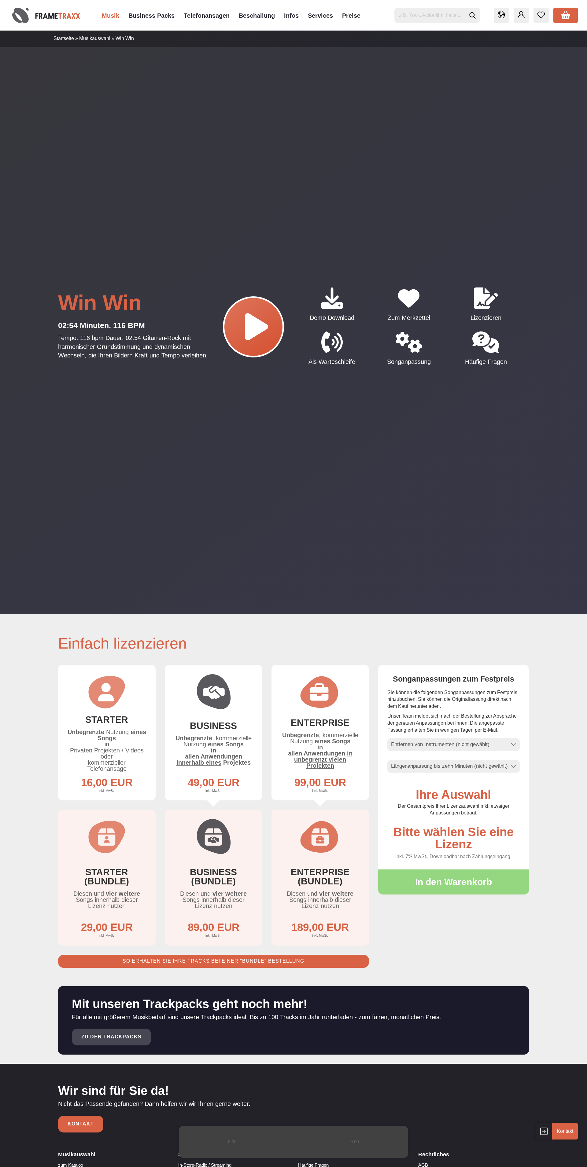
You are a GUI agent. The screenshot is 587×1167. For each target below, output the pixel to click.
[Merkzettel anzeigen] (541, 15)
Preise (351, 15)
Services (320, 15)
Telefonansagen (207, 15)
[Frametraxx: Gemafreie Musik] (46, 15)
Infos (291, 15)
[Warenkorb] (565, 15)
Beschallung (257, 15)
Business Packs (151, 15)
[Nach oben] (570, 1157)
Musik (110, 15)
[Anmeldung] (521, 15)
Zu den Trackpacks (111, 1036)
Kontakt (81, 1123)
